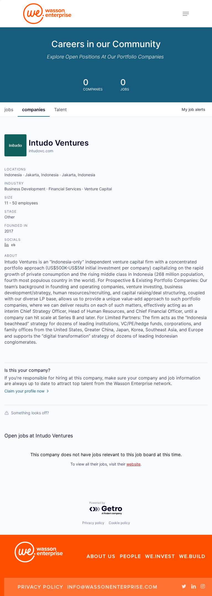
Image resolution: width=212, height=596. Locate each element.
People (130, 556)
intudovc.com (41, 150)
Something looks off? (30, 412)
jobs (8, 109)
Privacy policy (93, 523)
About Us (101, 556)
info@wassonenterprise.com (112, 587)
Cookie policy (119, 523)
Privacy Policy (40, 587)
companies (33, 109)
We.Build (192, 556)
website (133, 464)
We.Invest (160, 556)
